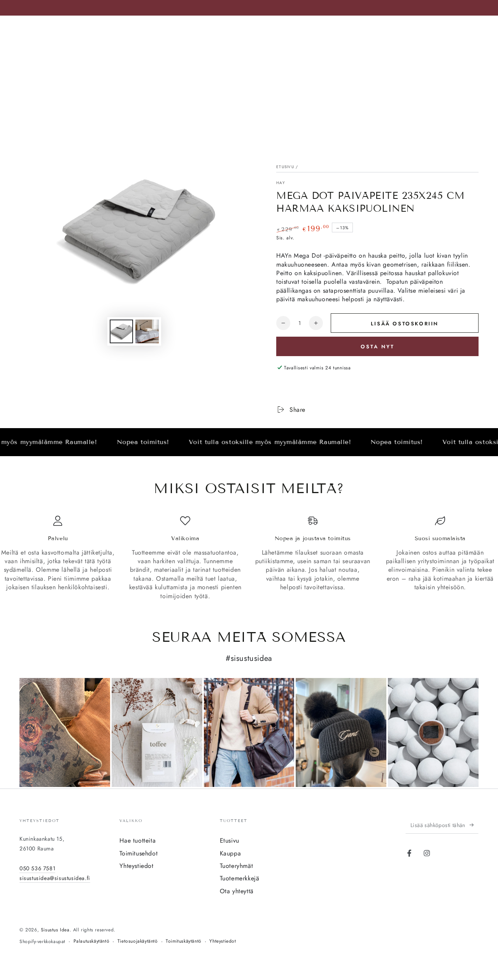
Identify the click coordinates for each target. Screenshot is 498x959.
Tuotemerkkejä (240, 878)
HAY (280, 183)
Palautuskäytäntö (92, 941)
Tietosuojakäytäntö (137, 941)
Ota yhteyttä (237, 891)
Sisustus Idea (55, 929)
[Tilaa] (474, 824)
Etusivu (285, 167)
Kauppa (230, 853)
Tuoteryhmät (236, 865)
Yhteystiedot (136, 865)
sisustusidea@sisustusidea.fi (54, 878)
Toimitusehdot (138, 853)
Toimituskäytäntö (184, 941)
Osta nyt (378, 346)
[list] (249, 558)
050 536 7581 (37, 868)
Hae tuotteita (137, 840)
